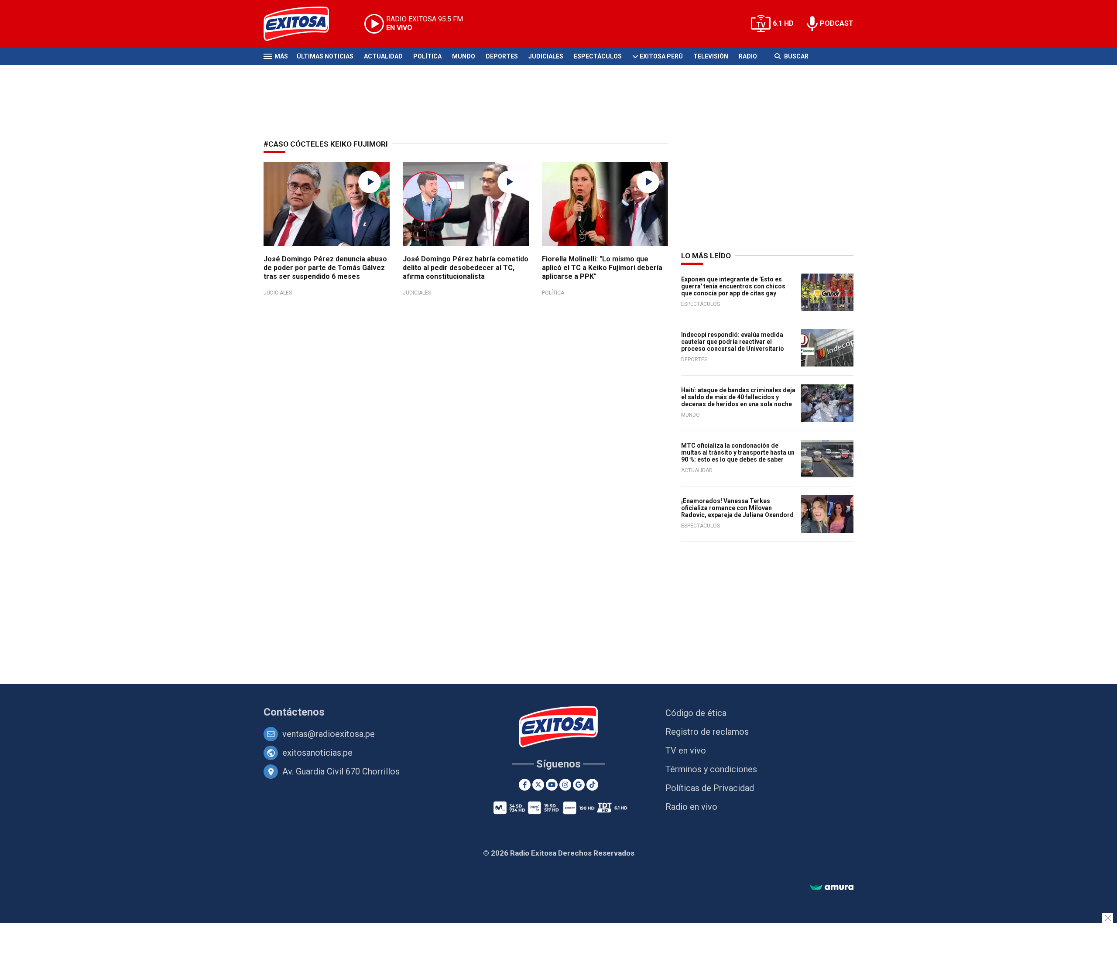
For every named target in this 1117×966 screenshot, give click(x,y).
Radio (748, 56)
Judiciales (545, 56)
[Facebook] (525, 785)
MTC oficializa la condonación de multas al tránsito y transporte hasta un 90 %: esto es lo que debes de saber (738, 452)
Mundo (463, 56)
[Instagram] (565, 785)
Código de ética (695, 713)
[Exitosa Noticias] (303, 24)
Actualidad (383, 56)
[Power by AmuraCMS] (831, 888)
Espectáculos (598, 56)
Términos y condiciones (711, 769)
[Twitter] (538, 785)
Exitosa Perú (661, 56)
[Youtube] (552, 785)
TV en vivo (685, 750)
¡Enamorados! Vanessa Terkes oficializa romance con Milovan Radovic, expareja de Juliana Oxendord (737, 507)
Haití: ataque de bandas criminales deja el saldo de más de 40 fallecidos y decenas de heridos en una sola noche (738, 397)
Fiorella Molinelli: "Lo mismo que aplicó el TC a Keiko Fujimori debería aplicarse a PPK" (602, 268)
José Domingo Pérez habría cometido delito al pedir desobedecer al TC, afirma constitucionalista (465, 268)
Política (427, 56)
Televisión (710, 56)
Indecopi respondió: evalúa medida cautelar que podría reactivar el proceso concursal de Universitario (732, 341)
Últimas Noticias (325, 56)
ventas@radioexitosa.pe (328, 734)
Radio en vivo (691, 807)
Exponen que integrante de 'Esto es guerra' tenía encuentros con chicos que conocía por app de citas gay (733, 286)
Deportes (502, 56)
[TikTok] (592, 785)
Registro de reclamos (707, 731)
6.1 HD (783, 23)
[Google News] (579, 785)
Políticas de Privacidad (709, 788)
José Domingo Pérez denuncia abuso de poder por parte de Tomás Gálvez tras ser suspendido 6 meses (325, 268)
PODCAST (836, 23)
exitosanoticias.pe (317, 752)
